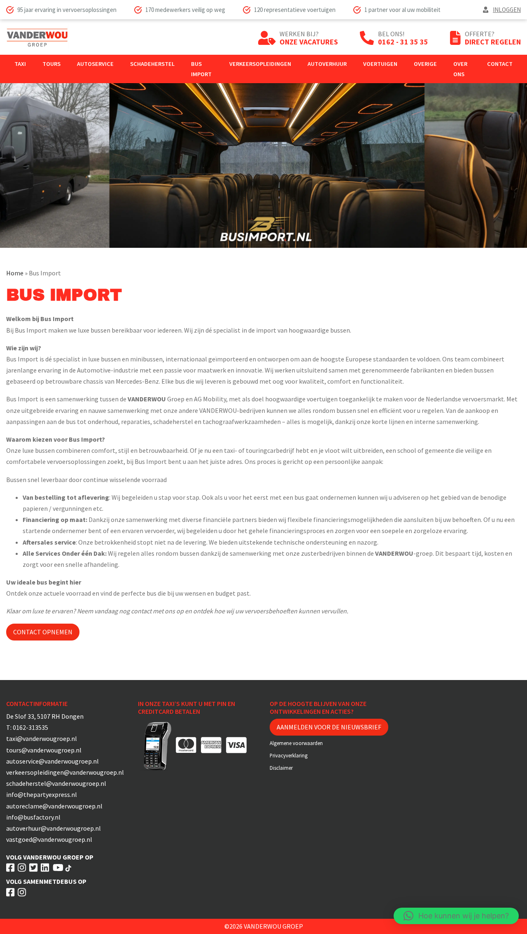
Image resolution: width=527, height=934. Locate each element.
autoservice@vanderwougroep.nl (52, 761)
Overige (425, 64)
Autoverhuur (327, 64)
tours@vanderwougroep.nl (44, 750)
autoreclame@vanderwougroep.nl (54, 806)
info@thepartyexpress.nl (41, 794)
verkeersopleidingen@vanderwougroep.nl (65, 772)
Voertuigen (380, 64)
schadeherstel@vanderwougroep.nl (56, 783)
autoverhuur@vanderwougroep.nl (53, 828)
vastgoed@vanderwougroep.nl (49, 839)
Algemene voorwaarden (296, 743)
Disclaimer (281, 767)
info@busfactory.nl (33, 817)
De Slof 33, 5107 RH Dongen (45, 716)
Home (14, 273)
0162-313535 (30, 727)
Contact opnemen (42, 632)
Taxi (20, 64)
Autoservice (95, 64)
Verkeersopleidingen (260, 64)
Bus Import (201, 68)
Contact (500, 64)
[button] (456, 916)
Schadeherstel (152, 64)
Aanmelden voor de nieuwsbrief (329, 727)
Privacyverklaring (289, 755)
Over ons (460, 68)
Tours (51, 64)
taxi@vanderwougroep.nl (41, 738)
